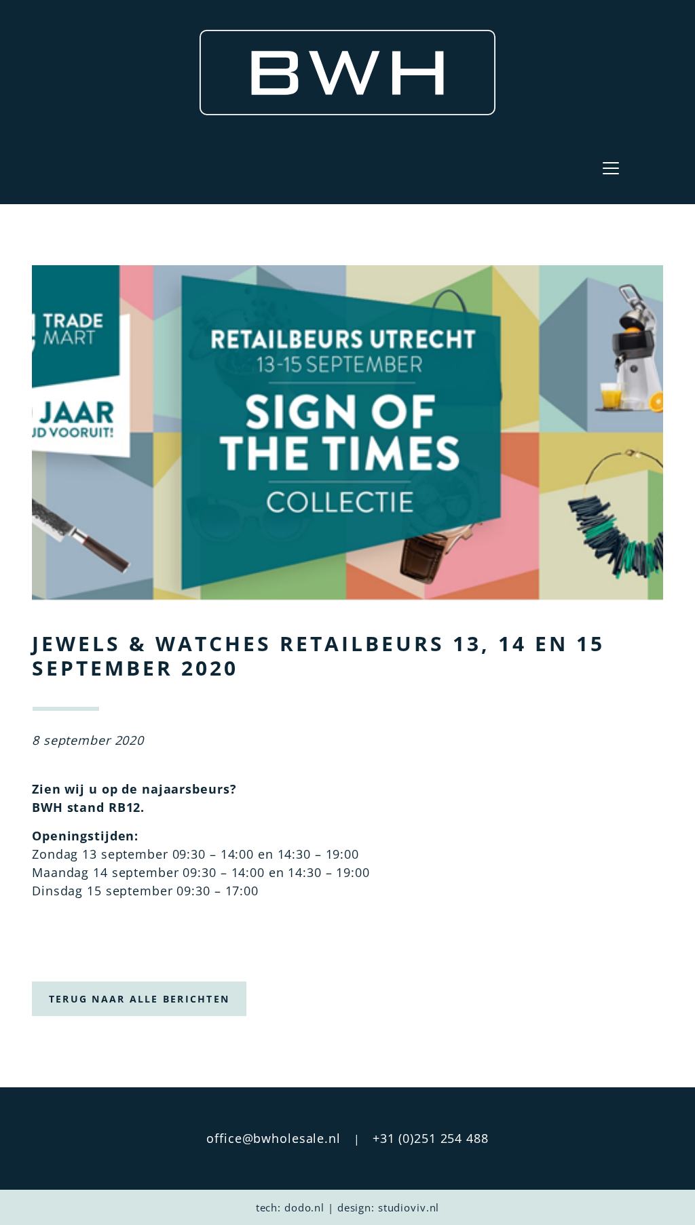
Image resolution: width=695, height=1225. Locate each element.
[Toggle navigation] (611, 168)
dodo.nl (304, 1207)
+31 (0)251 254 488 (431, 1138)
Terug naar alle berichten (139, 998)
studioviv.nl (409, 1207)
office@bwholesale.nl (273, 1138)
